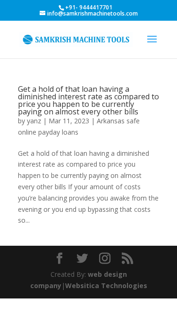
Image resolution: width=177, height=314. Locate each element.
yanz (34, 120)
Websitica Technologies (106, 285)
